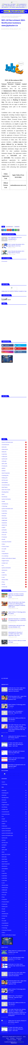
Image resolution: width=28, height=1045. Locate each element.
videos (14, 544)
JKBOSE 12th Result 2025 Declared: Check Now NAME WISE (16, 752)
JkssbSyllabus (14, 482)
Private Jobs (14, 466)
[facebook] (7, 345)
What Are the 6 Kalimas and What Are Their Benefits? (16, 718)
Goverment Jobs (9, 226)
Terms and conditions (11, 1039)
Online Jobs (14, 532)
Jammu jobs (14, 458)
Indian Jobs (14, 456)
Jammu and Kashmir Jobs (14, 442)
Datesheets (14, 522)
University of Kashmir (14, 541)
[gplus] (7, 348)
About (7, 1038)
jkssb (14, 494)
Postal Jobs (14, 537)
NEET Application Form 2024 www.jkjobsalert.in (15, 238)
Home (2, 16)
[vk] (20, 352)
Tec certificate (14, 556)
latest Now (14, 511)
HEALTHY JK (14, 525)
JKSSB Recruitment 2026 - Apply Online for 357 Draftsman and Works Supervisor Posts (17, 698)
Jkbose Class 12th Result (12, 4)
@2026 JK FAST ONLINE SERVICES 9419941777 (12, 1036)
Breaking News (14, 492)
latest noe (14, 574)
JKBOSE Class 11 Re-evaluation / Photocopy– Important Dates (15, 712)
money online (14, 579)
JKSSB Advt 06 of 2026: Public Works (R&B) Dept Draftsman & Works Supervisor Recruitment (16, 689)
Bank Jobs (14, 451)
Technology (14, 506)
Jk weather (14, 529)
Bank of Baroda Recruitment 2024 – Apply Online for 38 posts (16, 252)
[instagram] (7, 352)
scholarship (14, 586)
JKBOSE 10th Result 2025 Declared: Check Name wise (16, 758)
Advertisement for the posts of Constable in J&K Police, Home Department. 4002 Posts (15, 634)
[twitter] (20, 345)
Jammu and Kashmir (14, 499)
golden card (14, 563)
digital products (14, 560)
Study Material (14, 553)
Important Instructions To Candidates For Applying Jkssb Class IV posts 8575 (17, 619)
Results (14, 539)
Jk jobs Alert (5, 28)
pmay (14, 582)
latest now (14, 513)
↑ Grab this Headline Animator (14, 775)
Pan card (14, 534)
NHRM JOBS (14, 520)
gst (14, 565)
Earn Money (14, 496)
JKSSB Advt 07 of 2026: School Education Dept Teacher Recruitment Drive (16, 966)
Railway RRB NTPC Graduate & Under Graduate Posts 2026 (17, 951)
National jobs (14, 449)
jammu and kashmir (14, 567)
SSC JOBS (14, 548)
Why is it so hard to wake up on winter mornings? (17, 641)
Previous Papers (14, 546)
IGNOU (14, 527)
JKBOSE (14, 468)
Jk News (14, 470)
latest (14, 572)
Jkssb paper (14, 518)
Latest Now (7, 16)
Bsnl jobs (14, 515)
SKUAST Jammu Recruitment (21, 7)
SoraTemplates (20, 1041)
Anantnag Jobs (14, 475)
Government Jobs (14, 484)
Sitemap (19, 1039)
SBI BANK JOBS (7, 5)
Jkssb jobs (14, 447)
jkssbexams (14, 570)
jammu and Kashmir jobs (14, 508)
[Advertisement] (14, 322)
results (14, 584)
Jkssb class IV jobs (14, 489)
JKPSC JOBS (14, 463)
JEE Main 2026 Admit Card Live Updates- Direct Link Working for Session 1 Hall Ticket (15, 744)
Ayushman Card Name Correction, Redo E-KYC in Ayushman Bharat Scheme (16, 595)
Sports (14, 551)
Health (14, 501)
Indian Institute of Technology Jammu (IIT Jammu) (17, 612)
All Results (14, 461)
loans (14, 577)
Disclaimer (12, 1038)
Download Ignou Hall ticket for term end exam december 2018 (16, 626)
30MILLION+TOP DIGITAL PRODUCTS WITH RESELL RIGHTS (17, 737)
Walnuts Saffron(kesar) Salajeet (14, 558)
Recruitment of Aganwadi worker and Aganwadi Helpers (16, 765)
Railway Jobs (14, 477)
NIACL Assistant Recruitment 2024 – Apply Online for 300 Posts (16, 245)
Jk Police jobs (14, 480)
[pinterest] (20, 348)
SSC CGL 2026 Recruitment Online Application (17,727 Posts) (16, 958)
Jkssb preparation (14, 473)
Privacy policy (19, 1038)
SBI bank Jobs (14, 503)
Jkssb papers (14, 487)
